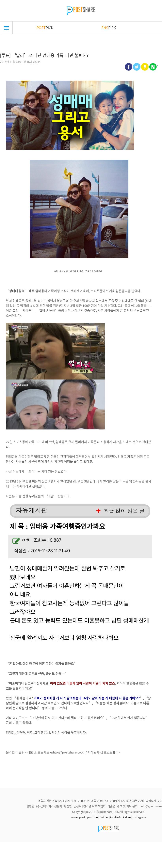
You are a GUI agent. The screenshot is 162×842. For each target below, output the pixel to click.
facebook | (116, 817)
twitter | (105, 817)
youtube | (93, 817)
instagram (139, 817)
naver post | (78, 817)
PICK (45, 27)
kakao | (127, 817)
